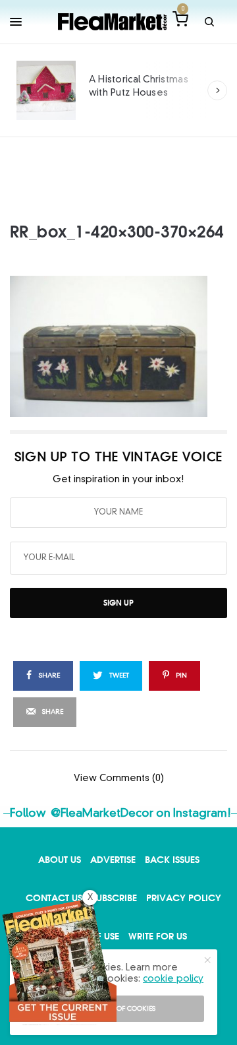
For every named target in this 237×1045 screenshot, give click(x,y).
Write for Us (157, 935)
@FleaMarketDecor (102, 813)
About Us (59, 859)
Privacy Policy (183, 897)
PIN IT (125, 346)
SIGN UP (118, 603)
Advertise (113, 859)
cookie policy (173, 979)
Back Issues (172, 859)
